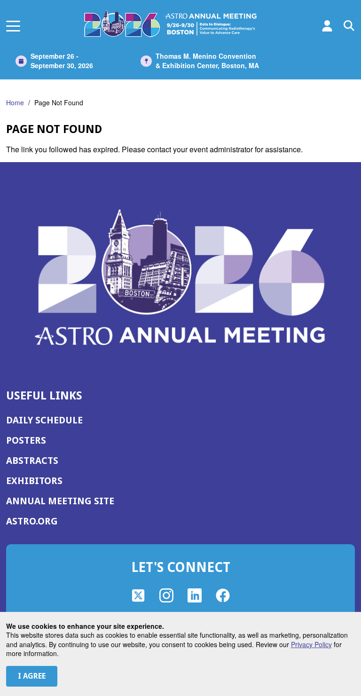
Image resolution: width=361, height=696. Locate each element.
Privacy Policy (311, 644)
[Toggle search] (349, 25)
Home (15, 102)
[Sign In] (327, 25)
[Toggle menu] (13, 26)
